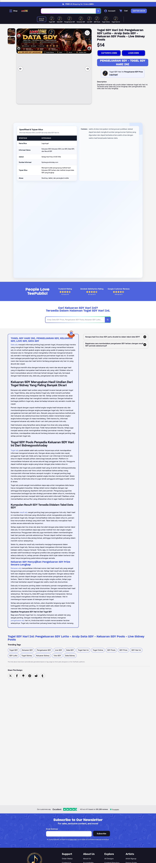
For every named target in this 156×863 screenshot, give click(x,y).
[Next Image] (87, 69)
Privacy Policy (73, 839)
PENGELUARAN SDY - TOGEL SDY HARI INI (122, 62)
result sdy (24, 512)
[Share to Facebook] (17, 676)
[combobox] (68, 11)
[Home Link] (24, 11)
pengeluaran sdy (17, 620)
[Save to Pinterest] (29, 676)
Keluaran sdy (16, 568)
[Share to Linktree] (23, 676)
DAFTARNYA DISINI (109, 53)
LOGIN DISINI (133, 53)
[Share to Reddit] (36, 676)
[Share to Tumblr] (42, 676)
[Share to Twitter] (10, 676)
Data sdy (14, 345)
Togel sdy (15, 450)
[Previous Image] (20, 69)
